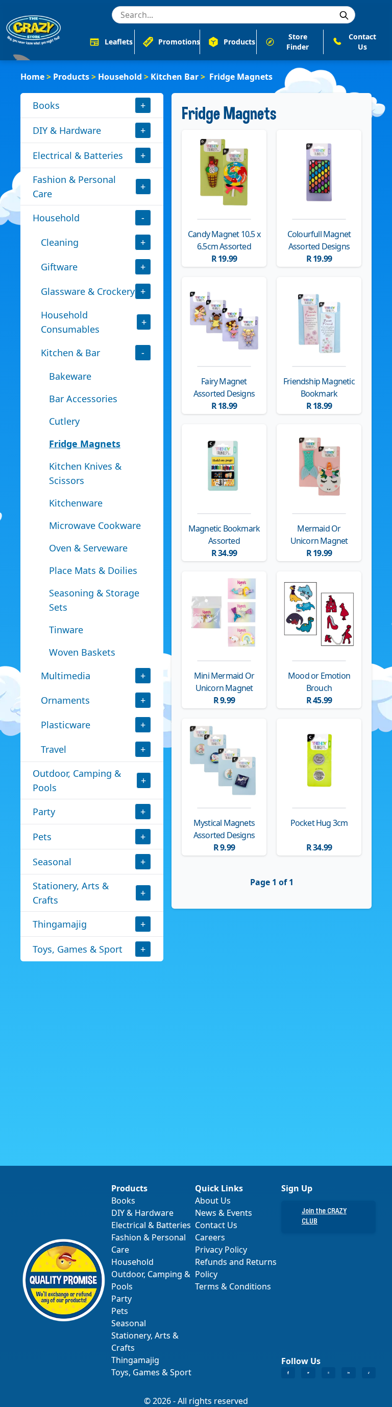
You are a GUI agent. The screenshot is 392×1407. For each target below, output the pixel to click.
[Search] (344, 15)
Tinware (66, 630)
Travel (53, 749)
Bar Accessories (83, 399)
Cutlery (64, 421)
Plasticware (65, 725)
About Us (213, 1200)
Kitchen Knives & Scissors (85, 473)
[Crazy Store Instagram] (328, 1372)
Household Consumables (70, 322)
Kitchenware (76, 503)
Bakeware (70, 376)
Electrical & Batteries (78, 155)
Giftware (59, 267)
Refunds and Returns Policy (236, 1268)
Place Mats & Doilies (93, 570)
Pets (42, 837)
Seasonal (52, 862)
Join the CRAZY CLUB (324, 1217)
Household (120, 76)
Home (32, 76)
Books (46, 105)
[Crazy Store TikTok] (369, 1372)
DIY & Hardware (67, 130)
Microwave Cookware (95, 525)
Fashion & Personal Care (74, 186)
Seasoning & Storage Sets (94, 600)
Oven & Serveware (88, 548)
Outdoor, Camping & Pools (77, 780)
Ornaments (65, 700)
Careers (210, 1237)
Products (71, 76)
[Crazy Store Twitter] (308, 1372)
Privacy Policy (221, 1249)
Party (44, 811)
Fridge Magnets (84, 443)
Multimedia (65, 676)
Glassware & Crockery (88, 291)
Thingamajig (60, 924)
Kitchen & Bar (70, 353)
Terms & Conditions (233, 1286)
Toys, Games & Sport (77, 949)
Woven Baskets (82, 652)
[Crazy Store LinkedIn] (348, 1372)
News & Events (223, 1212)
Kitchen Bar (175, 76)
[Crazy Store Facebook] (288, 1372)
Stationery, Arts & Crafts (71, 893)
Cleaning (60, 242)
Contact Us (216, 1225)
